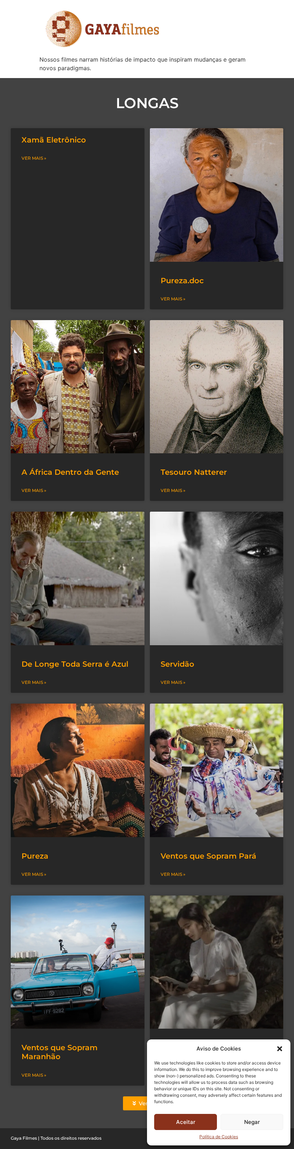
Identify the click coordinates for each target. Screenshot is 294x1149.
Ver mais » (34, 158)
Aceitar (185, 1122)
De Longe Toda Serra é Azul (75, 664)
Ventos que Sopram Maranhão (60, 1052)
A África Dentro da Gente (70, 472)
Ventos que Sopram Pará (208, 855)
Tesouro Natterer (194, 472)
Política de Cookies (218, 1136)
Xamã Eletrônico (54, 139)
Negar (252, 1122)
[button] (279, 1048)
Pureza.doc (182, 280)
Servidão (177, 664)
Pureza (35, 855)
